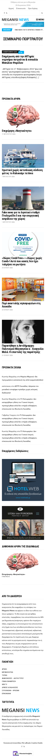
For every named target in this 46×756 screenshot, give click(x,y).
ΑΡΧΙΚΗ (4, 669)
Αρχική (11, 8)
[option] (29, 30)
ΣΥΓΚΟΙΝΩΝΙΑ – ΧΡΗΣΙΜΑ (10, 690)
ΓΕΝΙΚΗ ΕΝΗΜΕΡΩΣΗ (9, 681)
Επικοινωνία (21, 8)
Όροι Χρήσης (33, 8)
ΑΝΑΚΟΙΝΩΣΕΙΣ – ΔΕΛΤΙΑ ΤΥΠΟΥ (13, 678)
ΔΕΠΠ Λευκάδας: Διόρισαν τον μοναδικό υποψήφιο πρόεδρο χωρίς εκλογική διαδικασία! (20, 389)
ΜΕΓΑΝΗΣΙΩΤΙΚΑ (7, 672)
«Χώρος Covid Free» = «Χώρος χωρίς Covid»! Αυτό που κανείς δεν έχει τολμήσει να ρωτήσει (22, 261)
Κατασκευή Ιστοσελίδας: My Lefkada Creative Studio (23, 743)
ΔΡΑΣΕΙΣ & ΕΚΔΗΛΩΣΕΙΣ (10, 687)
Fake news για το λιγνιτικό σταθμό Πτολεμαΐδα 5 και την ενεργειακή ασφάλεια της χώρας (20, 215)
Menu (41, 19)
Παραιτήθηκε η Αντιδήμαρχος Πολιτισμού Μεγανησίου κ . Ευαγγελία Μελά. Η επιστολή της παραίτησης (22, 349)
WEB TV (4, 684)
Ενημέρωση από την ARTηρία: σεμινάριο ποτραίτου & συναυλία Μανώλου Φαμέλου (20, 59)
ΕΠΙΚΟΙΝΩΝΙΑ (6, 693)
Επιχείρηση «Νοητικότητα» (17, 130)
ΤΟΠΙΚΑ (4, 675)
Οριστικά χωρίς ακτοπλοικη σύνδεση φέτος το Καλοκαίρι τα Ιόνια (22, 171)
